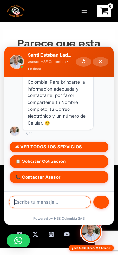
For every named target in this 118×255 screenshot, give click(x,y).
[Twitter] (35, 234)
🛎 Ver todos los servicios (48, 146)
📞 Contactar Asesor (37, 176)
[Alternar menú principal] (84, 10)
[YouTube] (67, 234)
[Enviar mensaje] (101, 202)
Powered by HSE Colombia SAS (59, 218)
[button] (18, 240)
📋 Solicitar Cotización (40, 161)
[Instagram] (51, 234)
